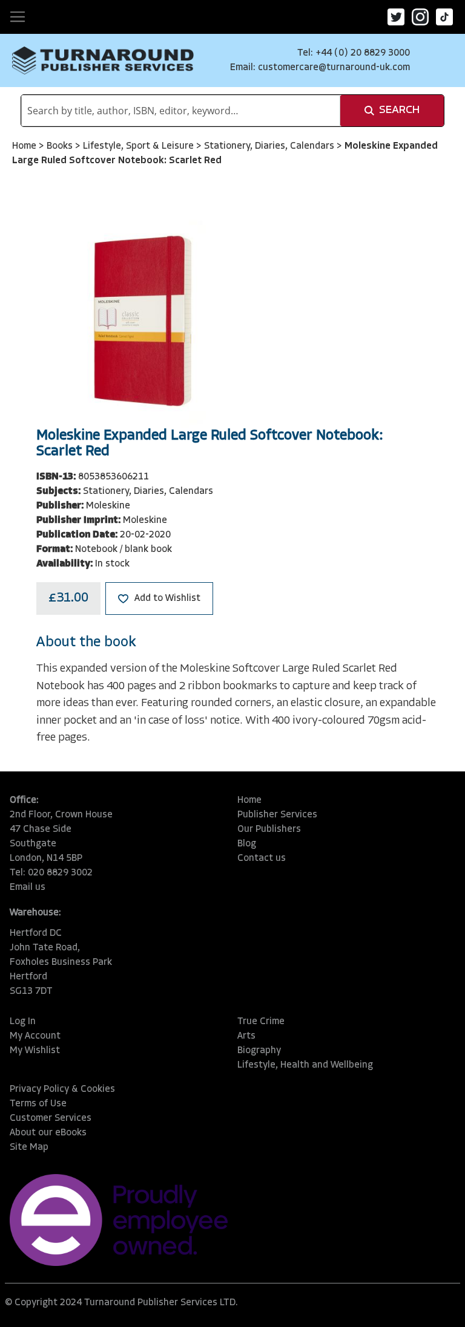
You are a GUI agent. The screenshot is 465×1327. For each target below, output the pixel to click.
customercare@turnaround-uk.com (334, 68)
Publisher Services (277, 815)
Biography (259, 1051)
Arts (246, 1036)
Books (61, 146)
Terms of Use (38, 1104)
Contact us (261, 858)
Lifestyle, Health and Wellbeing (305, 1065)
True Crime (261, 1022)
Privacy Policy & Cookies (62, 1089)
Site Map (29, 1147)
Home (25, 146)
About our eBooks (48, 1133)
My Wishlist (35, 1051)
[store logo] (103, 60)
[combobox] (180, 110)
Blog (246, 844)
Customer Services (50, 1118)
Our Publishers (269, 829)
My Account (35, 1036)
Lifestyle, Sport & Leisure (139, 146)
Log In (23, 1022)
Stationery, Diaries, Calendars (270, 146)
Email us (27, 887)
